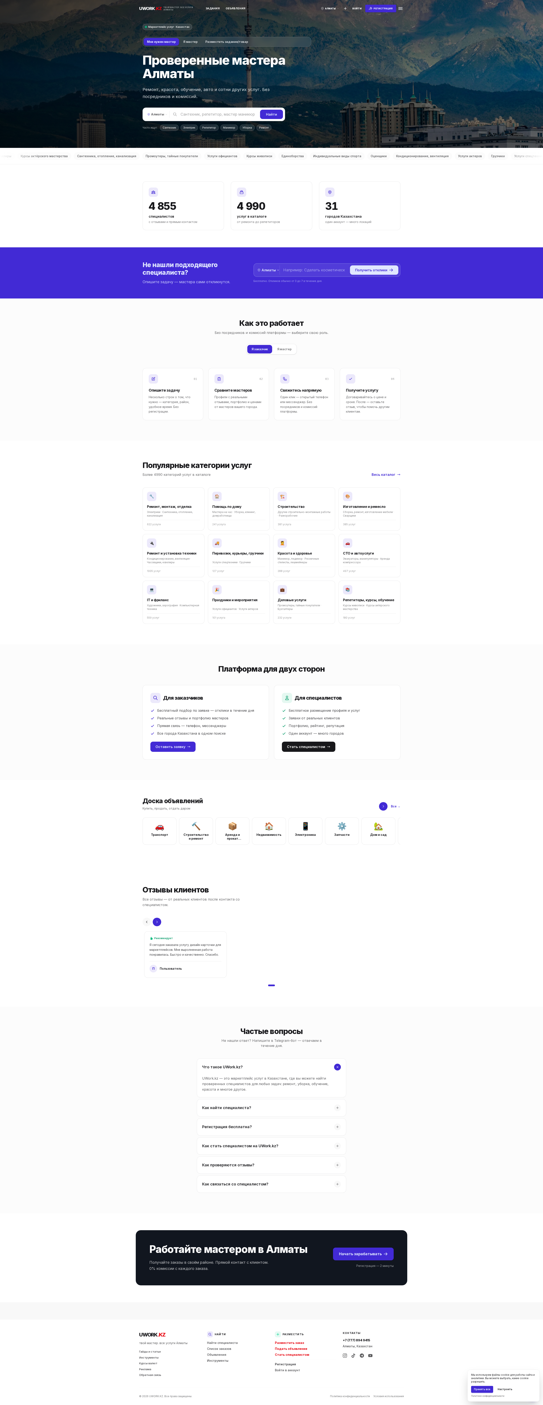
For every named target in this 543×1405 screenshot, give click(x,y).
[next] (383, 806)
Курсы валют (148, 1363)
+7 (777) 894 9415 (356, 1340)
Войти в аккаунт (287, 1370)
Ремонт (264, 127)
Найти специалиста (222, 1343)
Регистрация (285, 1364)
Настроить (505, 1389)
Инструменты (149, 1357)
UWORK (152, 1335)
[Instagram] (345, 1355)
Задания (213, 8)
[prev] (147, 922)
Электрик (189, 127)
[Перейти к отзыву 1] (271, 985)
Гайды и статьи (150, 1351)
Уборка (247, 127)
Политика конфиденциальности (350, 1396)
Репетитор (209, 127)
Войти (357, 8)
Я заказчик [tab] (260, 349)
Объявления (235, 8)
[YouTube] (370, 1355)
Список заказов (219, 1348)
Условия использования (388, 1396)
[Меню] (400, 8)
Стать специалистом (306, 747)
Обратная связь (150, 1375)
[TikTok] (353, 1355)
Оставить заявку (170, 747)
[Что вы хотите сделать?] (345, 8)
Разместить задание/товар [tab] (226, 41)
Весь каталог (383, 474)
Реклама (145, 1369)
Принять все (482, 1389)
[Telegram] (362, 1355)
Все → (395, 806)
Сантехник (169, 127)
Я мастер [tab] (190, 41)
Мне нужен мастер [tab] (161, 41)
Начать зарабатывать (360, 1254)
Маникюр (229, 127)
